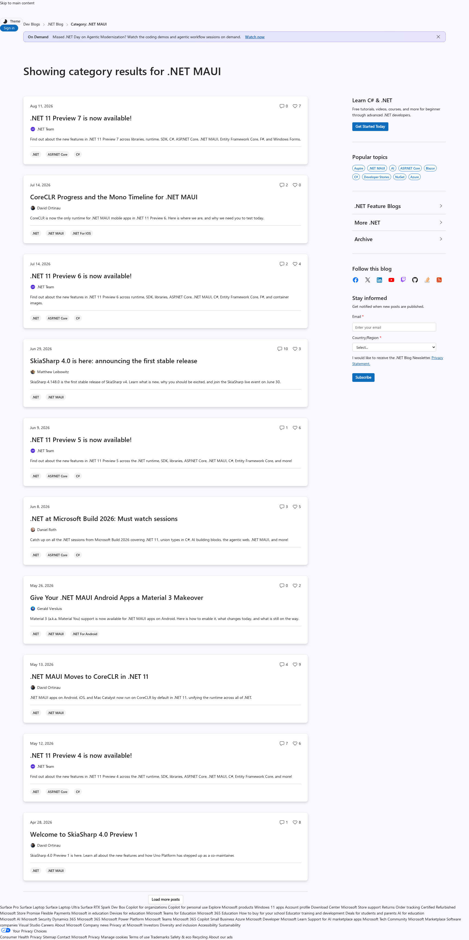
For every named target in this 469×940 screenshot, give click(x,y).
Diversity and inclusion (178, 925)
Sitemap (49, 936)
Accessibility (208, 925)
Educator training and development (315, 913)
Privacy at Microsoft (126, 925)
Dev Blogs (31, 24)
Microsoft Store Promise (20, 913)
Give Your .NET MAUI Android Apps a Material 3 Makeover (116, 597)
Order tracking (408, 907)
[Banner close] (438, 37)
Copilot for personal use (188, 907)
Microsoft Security (36, 919)
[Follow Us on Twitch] (403, 280)
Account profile (297, 907)
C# (356, 177)
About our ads (221, 936)
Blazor (430, 168)
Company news (96, 925)
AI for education (411, 913)
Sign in (9, 27)
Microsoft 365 (88, 919)
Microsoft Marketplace (426, 919)
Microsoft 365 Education (217, 913)
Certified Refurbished (438, 907)
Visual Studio (29, 925)
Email (358, 316)
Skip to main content (17, 2)
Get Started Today (370, 126)
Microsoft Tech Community (385, 919)
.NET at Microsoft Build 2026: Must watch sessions (104, 518)
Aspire (358, 168)
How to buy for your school (262, 913)
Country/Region (366, 337)
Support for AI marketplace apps (335, 919)
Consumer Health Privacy (21, 936)
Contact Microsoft (72, 936)
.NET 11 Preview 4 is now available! (81, 755)
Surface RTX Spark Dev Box (103, 907)
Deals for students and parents (371, 913)
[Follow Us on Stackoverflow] (427, 280)
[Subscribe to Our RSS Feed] (439, 280)
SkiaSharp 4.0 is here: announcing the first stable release (113, 360)
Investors (151, 925)
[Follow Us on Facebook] (355, 280)
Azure (414, 177)
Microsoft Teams (158, 919)
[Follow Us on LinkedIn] (379, 280)
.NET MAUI (377, 168)
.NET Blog (55, 24)
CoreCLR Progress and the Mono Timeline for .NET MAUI (114, 196)
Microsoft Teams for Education (171, 913)
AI (392, 168)
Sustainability (229, 925)
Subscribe (363, 377)
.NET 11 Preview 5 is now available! (81, 439)
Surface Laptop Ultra (63, 907)
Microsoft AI (10, 919)
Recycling (200, 936)
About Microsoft (68, 925)
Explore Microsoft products (231, 907)
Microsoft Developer (263, 919)
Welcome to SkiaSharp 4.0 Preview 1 (83, 834)
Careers (47, 925)
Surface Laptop (32, 907)
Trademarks (160, 936)
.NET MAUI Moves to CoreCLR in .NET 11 (89, 676)
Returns (388, 907)
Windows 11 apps (269, 907)
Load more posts (166, 899)
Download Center (325, 907)
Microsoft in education (90, 913)
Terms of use (139, 936)
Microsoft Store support (361, 907)
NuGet (399, 177)
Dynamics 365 (64, 919)
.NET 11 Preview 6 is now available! (81, 275)
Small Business (222, 919)
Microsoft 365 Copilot (191, 919)
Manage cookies (114, 936)
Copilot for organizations (146, 907)
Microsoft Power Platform (123, 919)
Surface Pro (9, 907)
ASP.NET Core (410, 168)
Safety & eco (180, 936)
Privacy (94, 936)
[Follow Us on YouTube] (391, 280)
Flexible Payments (55, 913)
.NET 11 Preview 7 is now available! (81, 117)
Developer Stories (376, 177)
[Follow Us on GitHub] (415, 280)
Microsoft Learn (294, 919)
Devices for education (127, 913)
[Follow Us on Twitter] (367, 280)
